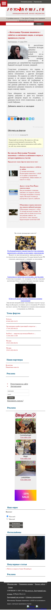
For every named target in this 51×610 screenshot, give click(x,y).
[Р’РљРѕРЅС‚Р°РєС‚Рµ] (9, 119)
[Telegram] (33, 119)
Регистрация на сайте (19, 383)
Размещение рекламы (26, 2)
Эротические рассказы (26, 21)
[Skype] (30, 119)
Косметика (9, 365)
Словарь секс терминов (37, 18)
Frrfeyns (9, 319)
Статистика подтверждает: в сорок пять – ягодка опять (25, 277)
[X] (18, 119)
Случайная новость (12, 18)
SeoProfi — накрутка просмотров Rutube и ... (21, 333)
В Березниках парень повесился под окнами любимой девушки (30, 206)
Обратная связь (38, 2)
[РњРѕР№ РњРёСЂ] (15, 119)
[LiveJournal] (21, 119)
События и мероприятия (34, 597)
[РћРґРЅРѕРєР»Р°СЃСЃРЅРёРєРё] (12, 119)
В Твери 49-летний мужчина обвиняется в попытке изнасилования (25, 299)
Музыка (8, 341)
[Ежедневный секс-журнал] (25, 15)
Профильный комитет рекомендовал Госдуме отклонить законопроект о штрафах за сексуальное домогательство (25, 252)
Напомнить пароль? (15, 400)
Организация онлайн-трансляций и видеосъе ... (21, 326)
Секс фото (25, 18)
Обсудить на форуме (17, 130)
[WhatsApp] (27, 119)
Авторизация (15, 386)
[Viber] (24, 119)
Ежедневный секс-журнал (15, 597)
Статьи (10, 587)
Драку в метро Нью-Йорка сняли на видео (29, 187)
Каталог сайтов (40, 584)
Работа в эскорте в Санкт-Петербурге (19, 569)
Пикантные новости (12, 367)
